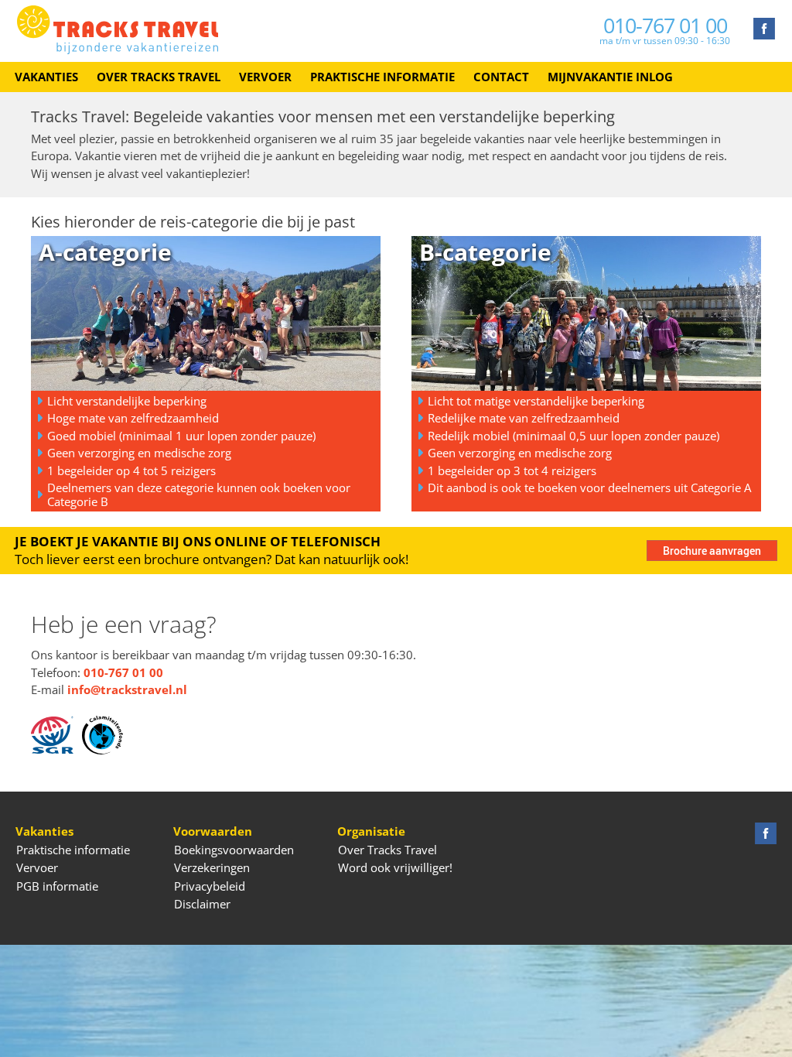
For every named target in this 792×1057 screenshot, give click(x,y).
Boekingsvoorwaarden (234, 849)
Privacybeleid (209, 886)
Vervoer (265, 76)
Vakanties (46, 76)
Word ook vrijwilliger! (395, 867)
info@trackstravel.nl (127, 689)
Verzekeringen (212, 867)
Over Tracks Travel (158, 76)
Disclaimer (202, 904)
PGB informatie (57, 886)
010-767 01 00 (665, 25)
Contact (501, 76)
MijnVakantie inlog (610, 76)
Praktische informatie (382, 76)
